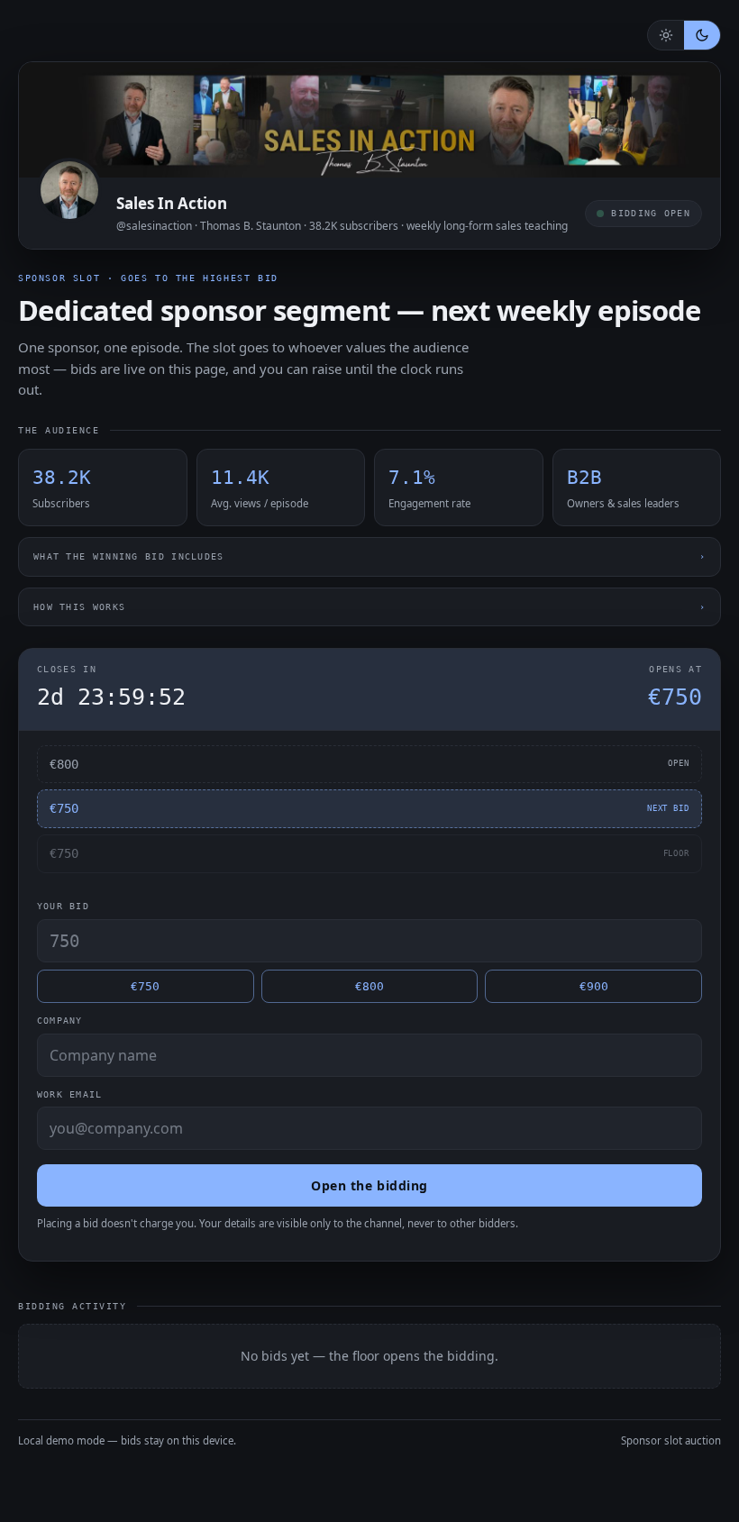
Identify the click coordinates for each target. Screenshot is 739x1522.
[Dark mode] (702, 35)
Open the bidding (369, 1185)
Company (60, 1020)
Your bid (63, 906)
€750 (145, 986)
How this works (369, 607)
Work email (69, 1094)
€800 (369, 986)
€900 (593, 986)
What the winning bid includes (369, 556)
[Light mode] (666, 35)
